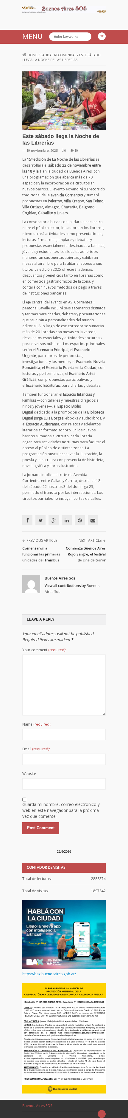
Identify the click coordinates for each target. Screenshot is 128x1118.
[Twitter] (40, 520)
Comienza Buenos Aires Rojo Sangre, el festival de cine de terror (86, 554)
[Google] (54, 520)
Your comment (44, 649)
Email (36, 748)
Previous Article (41, 540)
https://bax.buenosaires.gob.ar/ (49, 973)
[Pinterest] (80, 520)
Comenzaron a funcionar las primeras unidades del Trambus (41, 554)
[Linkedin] (67, 520)
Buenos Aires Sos (60, 578)
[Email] (93, 520)
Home (33, 55)
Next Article (90, 540)
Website (29, 773)
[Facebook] (27, 520)
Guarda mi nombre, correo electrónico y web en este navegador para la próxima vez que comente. (61, 810)
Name (36, 724)
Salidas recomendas (58, 55)
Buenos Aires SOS (37, 1105)
